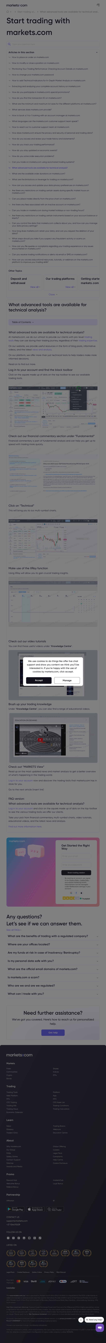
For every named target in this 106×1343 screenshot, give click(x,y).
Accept (39, 680)
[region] (53, 671)
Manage (67, 680)
